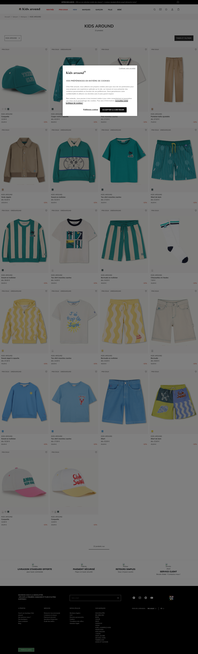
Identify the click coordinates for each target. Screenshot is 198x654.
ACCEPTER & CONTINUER (113, 110)
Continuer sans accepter (127, 68)
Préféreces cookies (90, 109)
